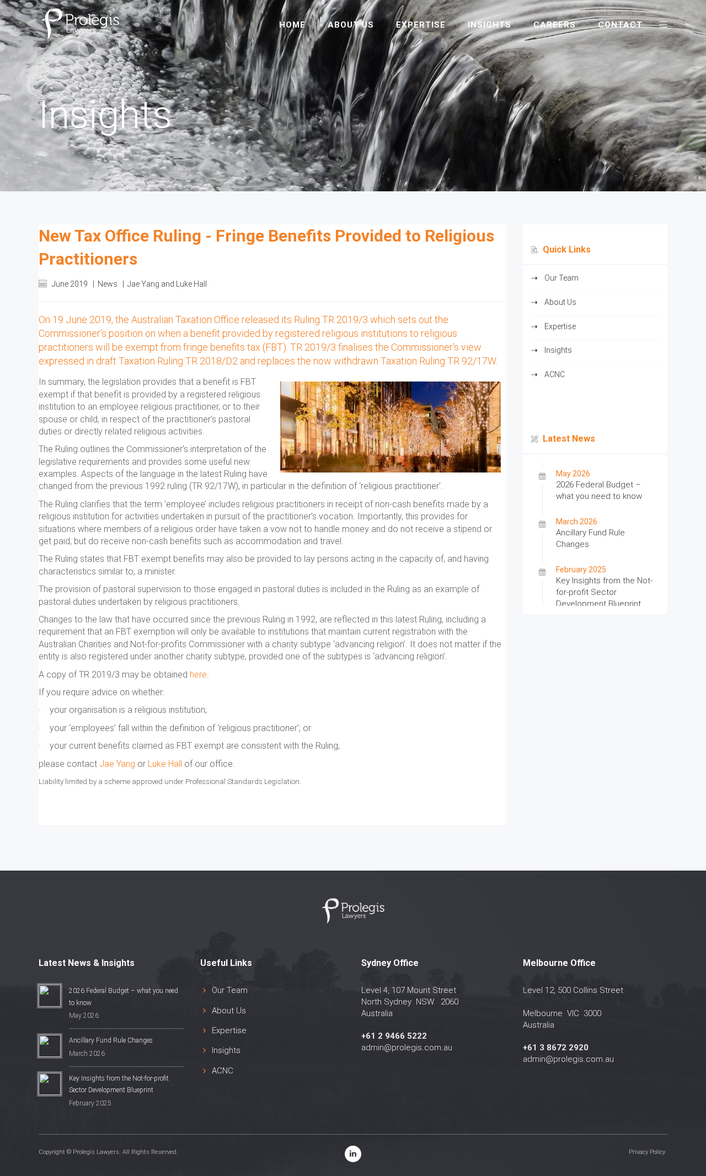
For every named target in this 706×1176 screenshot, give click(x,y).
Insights (226, 1050)
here (198, 674)
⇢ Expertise (553, 326)
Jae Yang (117, 764)
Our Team (230, 990)
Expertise (229, 1030)
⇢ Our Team (555, 277)
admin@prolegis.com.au (406, 1048)
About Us (229, 1011)
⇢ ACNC (548, 374)
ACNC (222, 1071)
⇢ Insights (551, 350)
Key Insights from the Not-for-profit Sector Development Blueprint (604, 592)
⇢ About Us (553, 302)
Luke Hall (165, 764)
